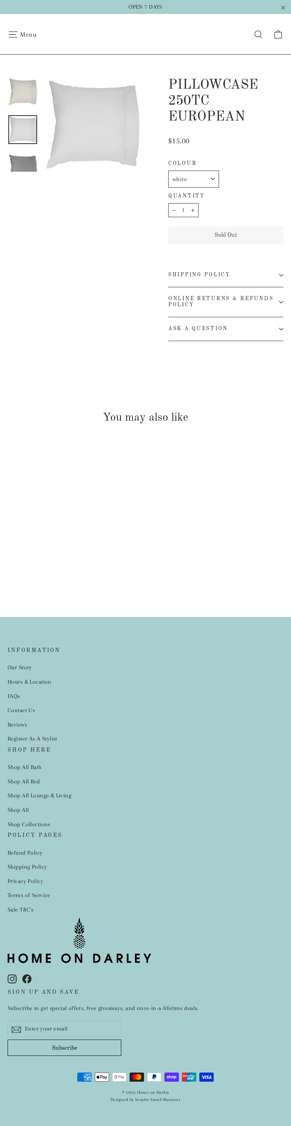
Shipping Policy (199, 274)
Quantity (186, 196)
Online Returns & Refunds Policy (220, 301)
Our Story (20, 667)
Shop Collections (29, 824)
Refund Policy (25, 852)
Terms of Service (29, 895)
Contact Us (21, 710)
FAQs (14, 696)
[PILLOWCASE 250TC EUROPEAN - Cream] (22, 557)
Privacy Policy (25, 881)
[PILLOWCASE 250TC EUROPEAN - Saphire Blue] (59, 549)
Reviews (17, 724)
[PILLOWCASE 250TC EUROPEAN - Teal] (22, 549)
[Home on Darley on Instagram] (12, 978)
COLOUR (182, 163)
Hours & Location (30, 681)
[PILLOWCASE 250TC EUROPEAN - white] (12, 549)
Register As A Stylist (32, 738)
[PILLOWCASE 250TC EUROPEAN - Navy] (41, 549)
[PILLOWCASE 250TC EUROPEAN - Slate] (31, 549)
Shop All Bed (24, 781)
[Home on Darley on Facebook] (26, 978)
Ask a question (198, 328)
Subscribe (64, 1048)
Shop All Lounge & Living (39, 795)
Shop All (18, 810)
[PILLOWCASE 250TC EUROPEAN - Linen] (12, 557)
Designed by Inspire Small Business (145, 1099)
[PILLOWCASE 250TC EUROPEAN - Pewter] (50, 549)
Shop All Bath (25, 767)
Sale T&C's (20, 909)
